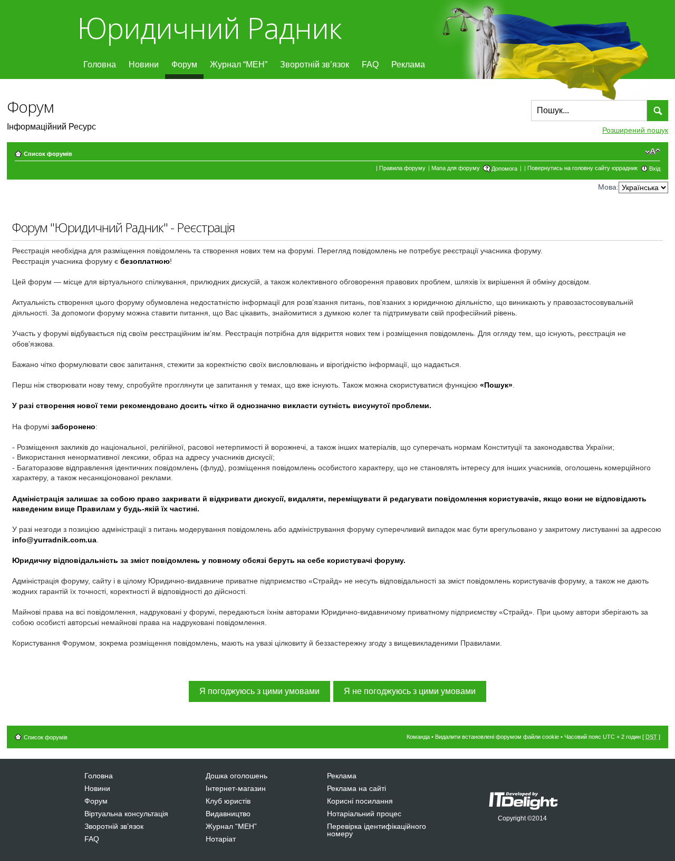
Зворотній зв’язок (314, 64)
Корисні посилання (360, 801)
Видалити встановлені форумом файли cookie (497, 737)
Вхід (654, 168)
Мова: (608, 187)
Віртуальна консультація (126, 813)
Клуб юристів (228, 801)
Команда (418, 737)
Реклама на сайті (356, 788)
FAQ (370, 64)
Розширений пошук (635, 130)
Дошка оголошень (236, 775)
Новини (144, 64)
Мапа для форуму (455, 168)
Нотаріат (221, 839)
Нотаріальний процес (364, 813)
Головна (99, 64)
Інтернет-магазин (236, 788)
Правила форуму (402, 168)
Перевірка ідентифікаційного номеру (376, 830)
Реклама (408, 64)
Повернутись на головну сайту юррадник (582, 168)
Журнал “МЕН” (238, 64)
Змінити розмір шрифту (652, 151)
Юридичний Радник (209, 27)
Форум (184, 64)
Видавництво (228, 813)
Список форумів (48, 154)
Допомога (504, 168)
